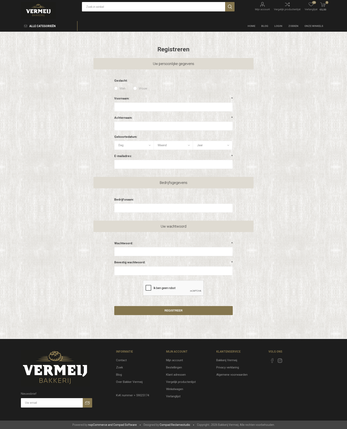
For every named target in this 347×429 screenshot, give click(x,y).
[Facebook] (272, 360)
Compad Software (125, 424)
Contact (121, 360)
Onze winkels (313, 25)
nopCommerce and (100, 424)
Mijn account (262, 9)
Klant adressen (176, 374)
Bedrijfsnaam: (124, 199)
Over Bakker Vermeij (129, 382)
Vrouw (143, 88)
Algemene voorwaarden (232, 374)
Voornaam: (122, 98)
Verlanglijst (173, 396)
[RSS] (287, 359)
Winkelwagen (174, 389)
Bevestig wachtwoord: (129, 262)
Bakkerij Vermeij (226, 360)
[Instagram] (280, 360)
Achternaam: (123, 118)
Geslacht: (121, 80)
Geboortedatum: (125, 137)
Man (122, 88)
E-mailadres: (123, 156)
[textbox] (153, 6)
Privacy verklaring (227, 367)
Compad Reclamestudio (175, 424)
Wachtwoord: (123, 243)
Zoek (119, 367)
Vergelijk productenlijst (287, 9)
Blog (119, 374)
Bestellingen (174, 367)
